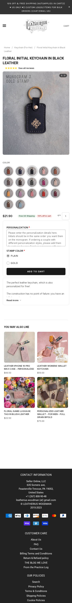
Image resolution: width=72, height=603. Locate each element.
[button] (9, 171)
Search (36, 581)
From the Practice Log (36, 567)
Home (7, 47)
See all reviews (19, 68)
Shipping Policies (36, 595)
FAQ (36, 544)
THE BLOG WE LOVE (36, 562)
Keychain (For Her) (23, 47)
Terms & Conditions (36, 591)
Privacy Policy (36, 586)
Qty (59, 215)
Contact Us (36, 548)
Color (6, 162)
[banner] (36, 26)
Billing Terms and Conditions (36, 553)
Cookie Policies (36, 600)
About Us (36, 539)
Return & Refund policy (36, 558)
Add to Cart (36, 271)
